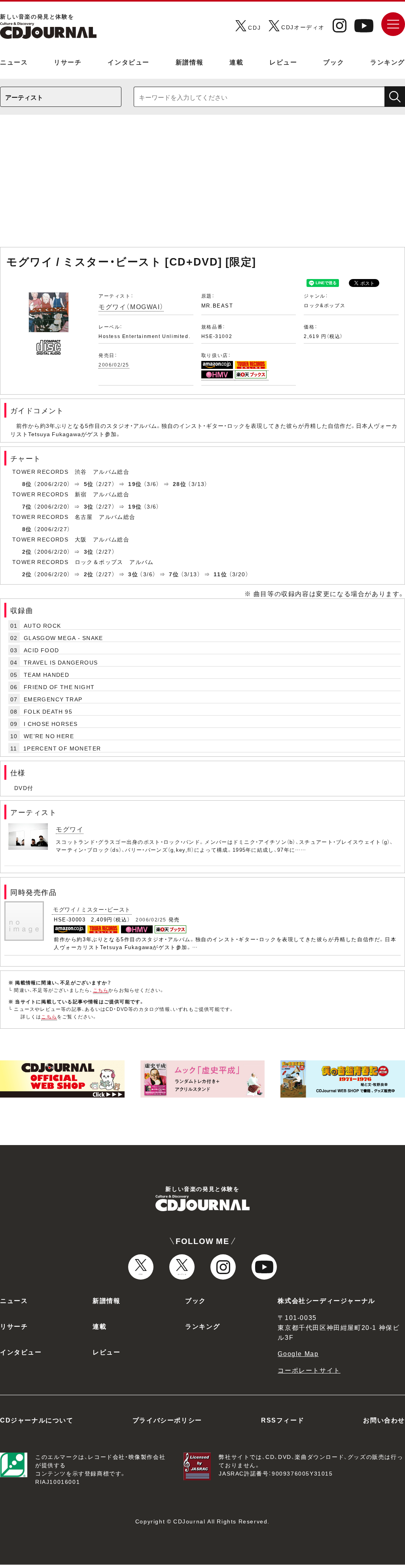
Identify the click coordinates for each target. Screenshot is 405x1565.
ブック (333, 61)
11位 (220, 574)
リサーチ (67, 61)
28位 (179, 484)
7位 (27, 506)
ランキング (387, 61)
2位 (27, 551)
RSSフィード (282, 1419)
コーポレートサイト (309, 1370)
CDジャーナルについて (37, 1419)
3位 (89, 506)
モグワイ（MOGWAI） (131, 306)
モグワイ (69, 829)
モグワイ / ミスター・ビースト (92, 909)
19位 (135, 484)
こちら (101, 989)
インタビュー (129, 61)
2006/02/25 (113, 364)
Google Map (298, 1353)
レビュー (283, 61)
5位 (89, 484)
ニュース (14, 61)
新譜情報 (189, 61)
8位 (27, 484)
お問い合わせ (384, 1419)
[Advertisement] (202, 184)
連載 (236, 61)
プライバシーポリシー (167, 1419)
